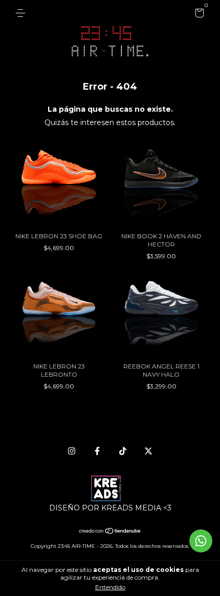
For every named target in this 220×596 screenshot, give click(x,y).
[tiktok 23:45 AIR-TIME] (123, 451)
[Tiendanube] (110, 532)
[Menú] (22, 13)
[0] (198, 15)
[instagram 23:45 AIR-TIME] (72, 451)
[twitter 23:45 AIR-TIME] (148, 451)
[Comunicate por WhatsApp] (200, 540)
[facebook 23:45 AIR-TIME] (97, 451)
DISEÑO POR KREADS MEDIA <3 (110, 507)
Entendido (110, 587)
